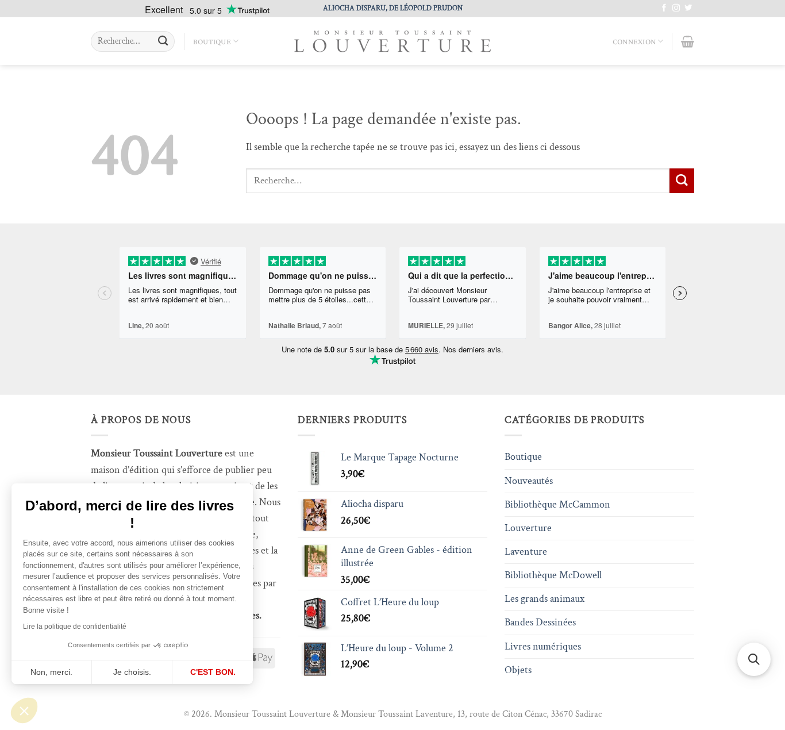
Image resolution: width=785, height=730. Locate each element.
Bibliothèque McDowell (553, 575)
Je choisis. (132, 672)
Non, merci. (51, 672)
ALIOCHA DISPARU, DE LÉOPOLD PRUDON (393, 8)
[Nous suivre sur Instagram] (676, 8)
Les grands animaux (544, 598)
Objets (518, 670)
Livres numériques (543, 646)
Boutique (212, 41)
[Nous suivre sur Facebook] (664, 8)
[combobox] (133, 41)
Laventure (526, 551)
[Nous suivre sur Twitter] (688, 8)
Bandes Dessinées (540, 622)
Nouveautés (529, 480)
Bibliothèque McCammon (557, 504)
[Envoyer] (163, 41)
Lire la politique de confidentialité (74, 627)
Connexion (634, 41)
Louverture (528, 528)
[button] (24, 710)
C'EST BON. (213, 672)
